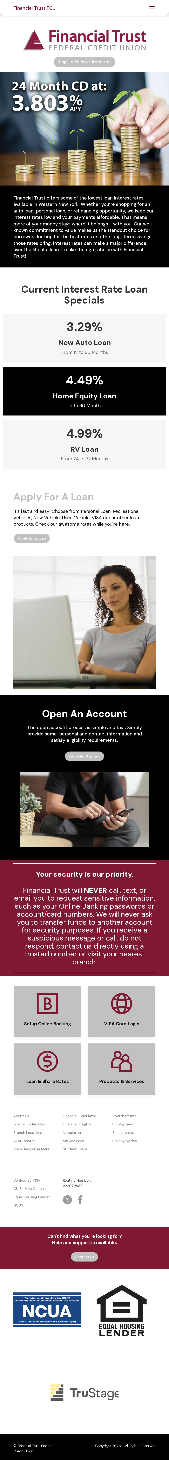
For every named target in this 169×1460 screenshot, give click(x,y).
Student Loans (75, 1149)
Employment (123, 1124)
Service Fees (73, 1141)
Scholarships (123, 1132)
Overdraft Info (124, 1116)
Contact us (84, 1257)
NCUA (18, 1205)
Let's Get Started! (84, 756)
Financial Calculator (79, 1116)
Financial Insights (77, 1124)
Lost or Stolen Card (30, 1124)
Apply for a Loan (32, 538)
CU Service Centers (30, 1188)
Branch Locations (28, 1132)
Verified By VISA (26, 1180)
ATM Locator (24, 1141)
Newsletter (72, 1132)
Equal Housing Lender (31, 1197)
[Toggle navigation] (152, 8)
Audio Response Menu (31, 1149)
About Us (21, 1116)
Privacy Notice (124, 1141)
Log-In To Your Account (84, 62)
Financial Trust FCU (34, 8)
